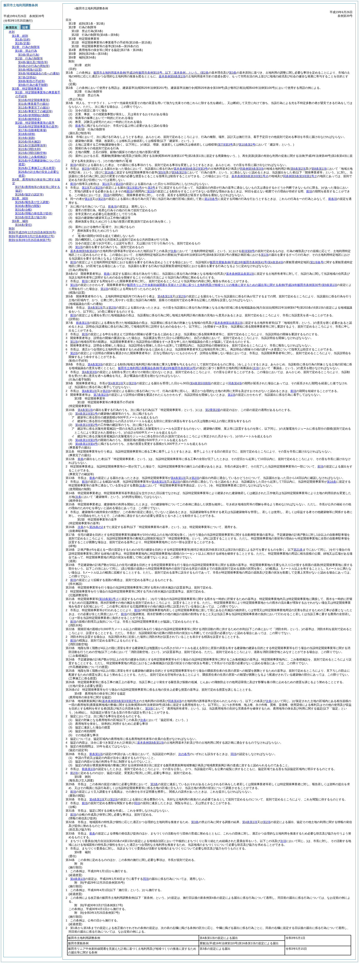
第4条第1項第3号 (86, 440)
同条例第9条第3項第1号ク (300, 176)
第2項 (119, 183)
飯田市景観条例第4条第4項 (246, 262)
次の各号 (184, 754)
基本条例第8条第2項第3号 (191, 168)
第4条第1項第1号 (86, 413)
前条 (107, 273)
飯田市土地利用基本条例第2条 (151, 72)
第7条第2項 (100, 394)
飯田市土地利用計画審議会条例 (157, 368)
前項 (73, 165)
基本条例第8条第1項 (172, 76)
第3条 (232, 72)
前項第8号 (248, 251)
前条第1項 (82, 322)
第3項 (151, 191)
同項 (106, 195)
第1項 (106, 183)
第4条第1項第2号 (86, 424)
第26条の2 (96, 527)
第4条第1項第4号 (86, 443)
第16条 (109, 172)
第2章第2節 (212, 410)
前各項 (332, 198)
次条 (81, 527)
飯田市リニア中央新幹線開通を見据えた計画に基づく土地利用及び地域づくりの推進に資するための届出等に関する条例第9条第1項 (232, 285)
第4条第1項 (164, 296)
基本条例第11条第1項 (240, 273)
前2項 (85, 168)
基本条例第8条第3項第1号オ (249, 176)
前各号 (79, 125)
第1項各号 (211, 198)
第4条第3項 (95, 364)
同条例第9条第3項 (251, 168)
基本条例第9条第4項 (83, 251)
